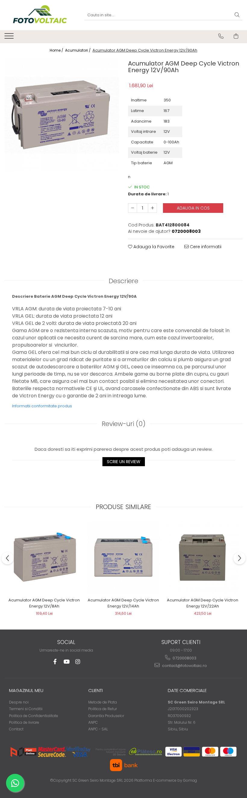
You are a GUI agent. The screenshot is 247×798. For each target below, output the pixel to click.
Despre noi (19, 702)
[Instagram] (78, 661)
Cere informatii (205, 247)
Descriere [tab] (123, 281)
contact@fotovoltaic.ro (184, 665)
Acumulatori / (78, 50)
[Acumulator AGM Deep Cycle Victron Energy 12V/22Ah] (202, 557)
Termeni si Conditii (25, 708)
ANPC (93, 722)
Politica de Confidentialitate (33, 715)
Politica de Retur (102, 708)
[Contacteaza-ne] (221, 36)
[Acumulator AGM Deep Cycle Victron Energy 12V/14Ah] (123, 557)
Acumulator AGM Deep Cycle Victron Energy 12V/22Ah (202, 603)
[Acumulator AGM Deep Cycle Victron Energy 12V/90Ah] (62, 115)
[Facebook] (55, 661)
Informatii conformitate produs (42, 406)
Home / (57, 50)
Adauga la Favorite (153, 247)
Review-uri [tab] (123, 423)
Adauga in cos (193, 208)
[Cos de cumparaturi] (236, 36)
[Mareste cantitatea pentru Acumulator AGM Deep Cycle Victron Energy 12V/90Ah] (152, 208)
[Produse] (10, 37)
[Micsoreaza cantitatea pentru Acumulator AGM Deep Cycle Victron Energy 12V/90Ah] (132, 208)
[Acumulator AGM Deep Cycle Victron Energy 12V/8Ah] (44, 557)
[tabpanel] (62, 115)
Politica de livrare (24, 722)
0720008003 (184, 658)
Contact (16, 729)
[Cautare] (237, 15)
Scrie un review (123, 462)
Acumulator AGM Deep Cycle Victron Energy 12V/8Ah (44, 603)
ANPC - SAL (98, 729)
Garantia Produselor (106, 715)
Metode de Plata (102, 702)
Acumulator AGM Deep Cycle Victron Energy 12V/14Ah (123, 603)
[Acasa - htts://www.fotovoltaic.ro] (40, 15)
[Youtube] (66, 661)
